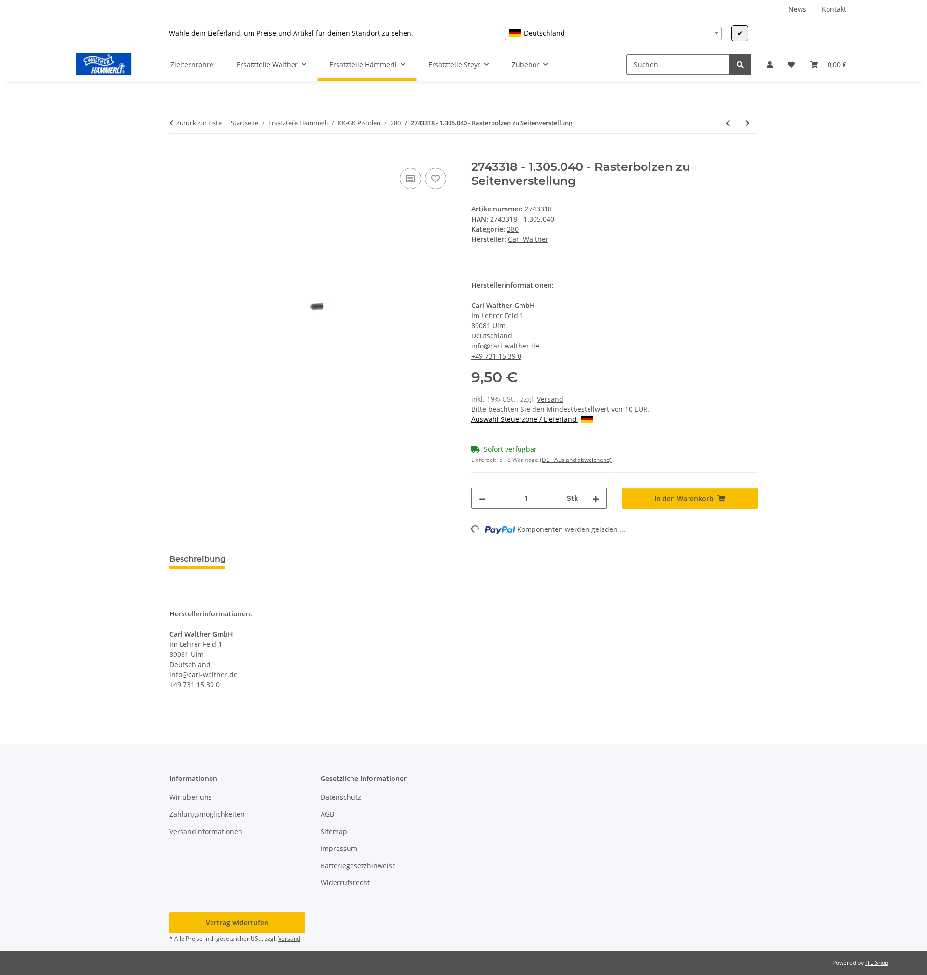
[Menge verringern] (482, 498)
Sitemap (334, 831)
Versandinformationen (205, 831)
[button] (769, 64)
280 (513, 229)
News (797, 9)
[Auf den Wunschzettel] (435, 178)
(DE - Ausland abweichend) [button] (576, 460)
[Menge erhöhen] (595, 498)
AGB (327, 814)
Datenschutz (341, 797)
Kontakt (834, 9)
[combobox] (613, 33)
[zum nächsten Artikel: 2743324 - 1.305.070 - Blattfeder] (748, 122)
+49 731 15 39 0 (496, 356)
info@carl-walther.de (505, 345)
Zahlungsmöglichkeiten (207, 814)
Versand (550, 399)
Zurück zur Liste (199, 122)
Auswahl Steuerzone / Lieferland (524, 419)
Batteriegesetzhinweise (358, 865)
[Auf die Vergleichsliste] (410, 178)
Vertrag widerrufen (237, 922)
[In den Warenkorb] (177, 155)
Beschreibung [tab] (197, 559)
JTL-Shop (876, 963)
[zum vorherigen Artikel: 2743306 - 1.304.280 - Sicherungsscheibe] (728, 122)
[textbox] (613, 33)
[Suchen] (740, 64)
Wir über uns (190, 797)
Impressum (339, 848)
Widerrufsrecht (345, 882)
